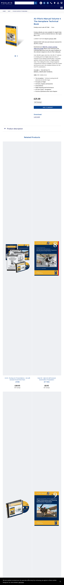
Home (4, 11)
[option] (16, 36)
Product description (15, 129)
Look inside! (37, 117)
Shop (9, 11)
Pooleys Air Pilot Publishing (20, 11)
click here (21, 582)
